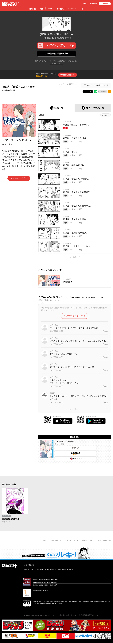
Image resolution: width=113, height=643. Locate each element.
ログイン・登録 (89, 4)
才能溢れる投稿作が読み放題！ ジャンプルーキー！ (56, 553)
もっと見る (73, 257)
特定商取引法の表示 (65, 569)
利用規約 (26, 569)
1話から (106, 115)
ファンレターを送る (19, 178)
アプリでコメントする (75, 316)
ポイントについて (56, 64)
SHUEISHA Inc (28, 615)
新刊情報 (60, 9)
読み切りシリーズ (71, 540)
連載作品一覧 (56, 540)
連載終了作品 (87, 540)
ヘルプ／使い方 (28, 565)
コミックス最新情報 (103, 540)
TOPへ (44, 540)
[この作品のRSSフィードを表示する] (109, 91)
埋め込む (104, 91)
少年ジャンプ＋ (10, 4)
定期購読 (104, 4)
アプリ (50, 9)
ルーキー (72, 9)
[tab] (56, 108)
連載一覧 (32, 9)
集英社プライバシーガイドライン (43, 569)
